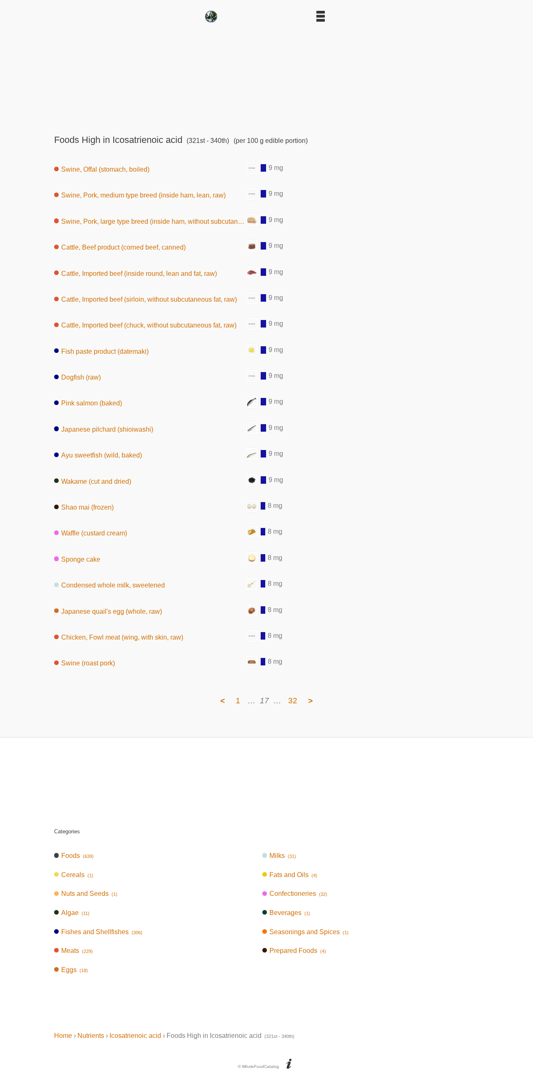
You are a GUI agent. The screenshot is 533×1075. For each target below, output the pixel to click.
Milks (282, 855)
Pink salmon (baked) (91, 403)
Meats (77, 950)
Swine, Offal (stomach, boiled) (105, 169)
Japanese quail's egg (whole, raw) (111, 611)
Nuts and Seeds (89, 893)
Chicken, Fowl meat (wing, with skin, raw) (122, 637)
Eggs (74, 969)
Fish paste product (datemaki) (105, 351)
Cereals (77, 874)
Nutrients (90, 1035)
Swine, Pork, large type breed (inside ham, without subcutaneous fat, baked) (153, 221)
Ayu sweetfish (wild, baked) (101, 455)
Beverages (289, 912)
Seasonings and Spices (309, 931)
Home (63, 1035)
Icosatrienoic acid (135, 1035)
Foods (77, 855)
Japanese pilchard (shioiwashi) (107, 428)
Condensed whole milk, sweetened (113, 585)
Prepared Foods (297, 950)
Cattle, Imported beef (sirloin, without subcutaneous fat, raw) (149, 299)
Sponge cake (80, 558)
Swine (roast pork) (88, 663)
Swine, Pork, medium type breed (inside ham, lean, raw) (143, 195)
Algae (75, 912)
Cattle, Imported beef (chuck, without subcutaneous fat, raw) (149, 325)
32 (292, 700)
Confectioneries (298, 893)
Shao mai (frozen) (87, 507)
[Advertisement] (266, 76)
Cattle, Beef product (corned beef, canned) (123, 247)
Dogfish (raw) (81, 377)
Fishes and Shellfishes (101, 931)
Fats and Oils (293, 874)
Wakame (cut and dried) (96, 481)
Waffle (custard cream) (94, 533)
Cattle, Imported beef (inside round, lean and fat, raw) (139, 273)
